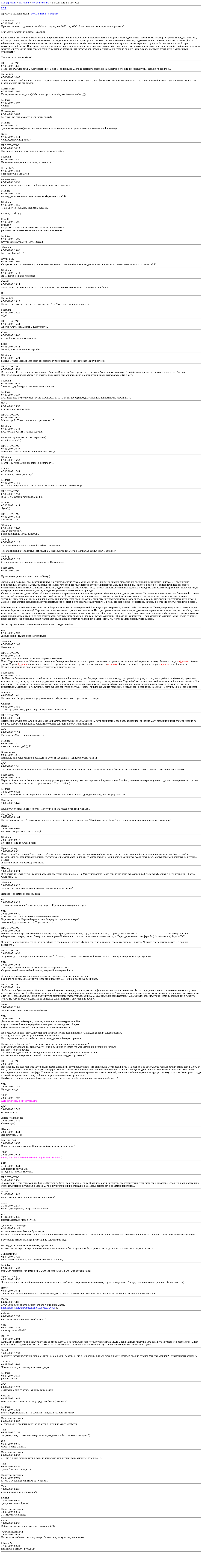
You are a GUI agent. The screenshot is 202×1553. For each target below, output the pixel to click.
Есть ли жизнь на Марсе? (44, 13)
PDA (3, 8)
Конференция (8, 2)
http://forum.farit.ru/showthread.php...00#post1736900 (28, 1307)
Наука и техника (40, 2)
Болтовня (24, 2)
